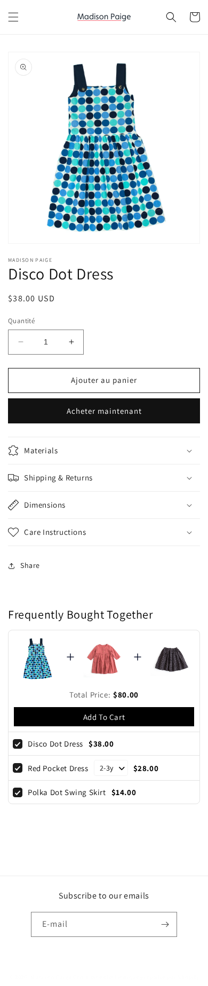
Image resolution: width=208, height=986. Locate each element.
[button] (13, 17)
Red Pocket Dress (58, 768)
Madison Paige (50, 977)
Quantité (21, 320)
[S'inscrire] (165, 924)
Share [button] (30, 565)
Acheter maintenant (104, 411)
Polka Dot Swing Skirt (67, 792)
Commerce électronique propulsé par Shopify (136, 977)
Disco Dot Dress (55, 744)
